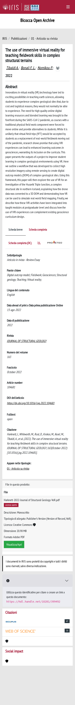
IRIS (4, 38)
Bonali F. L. (28, 67)
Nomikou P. (45, 67)
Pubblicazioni (19, 38)
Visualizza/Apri (14, 544)
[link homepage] (12, 7)
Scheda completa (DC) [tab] (20, 243)
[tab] (39, 243)
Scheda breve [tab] (15, 229)
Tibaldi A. (12, 67)
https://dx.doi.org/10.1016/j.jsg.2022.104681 (30, 403)
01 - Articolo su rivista (44, 38)
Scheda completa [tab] (38, 229)
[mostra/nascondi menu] (68, 7)
